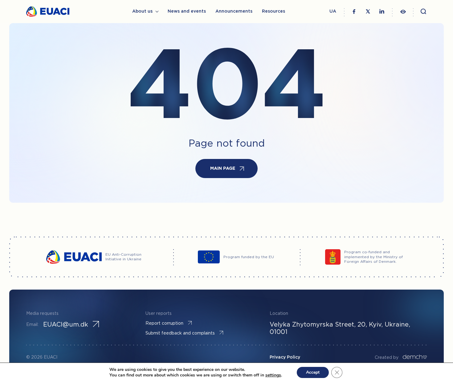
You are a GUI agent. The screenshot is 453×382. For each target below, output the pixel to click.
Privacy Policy (285, 357)
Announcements (233, 11)
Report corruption (164, 323)
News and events (187, 11)
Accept (313, 372)
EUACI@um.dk (65, 324)
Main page (222, 168)
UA (332, 11)
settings (273, 375)
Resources (273, 11)
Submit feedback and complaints (180, 333)
